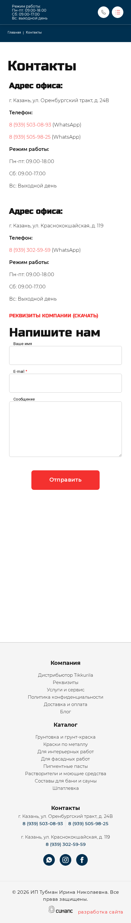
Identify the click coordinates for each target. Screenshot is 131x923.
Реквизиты (65, 682)
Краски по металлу (65, 744)
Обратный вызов (103, 12)
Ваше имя (22, 343)
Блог (65, 712)
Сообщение (24, 399)
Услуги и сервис (65, 690)
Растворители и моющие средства (65, 773)
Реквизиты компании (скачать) (53, 316)
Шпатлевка (65, 788)
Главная (14, 32)
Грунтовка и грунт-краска (65, 737)
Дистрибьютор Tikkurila (65, 675)
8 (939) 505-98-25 (30, 137)
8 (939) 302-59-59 (30, 250)
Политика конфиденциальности (65, 697)
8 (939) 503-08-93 (30, 125)
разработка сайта (100, 912)
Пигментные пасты (65, 766)
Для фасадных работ (65, 759)
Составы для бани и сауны (66, 781)
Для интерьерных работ (65, 751)
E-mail (18, 371)
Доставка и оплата (65, 704)
